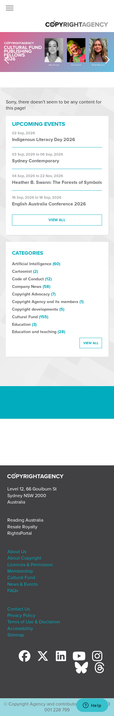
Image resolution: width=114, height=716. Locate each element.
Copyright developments (35, 309)
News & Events (22, 584)
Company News (27, 286)
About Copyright (24, 558)
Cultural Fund (25, 316)
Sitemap (15, 635)
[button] (9, 9)
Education (21, 324)
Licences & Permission (30, 565)
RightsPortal (19, 533)
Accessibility (20, 628)
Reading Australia (25, 520)
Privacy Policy (21, 615)
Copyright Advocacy (31, 294)
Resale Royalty (22, 527)
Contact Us (18, 609)
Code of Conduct (28, 279)
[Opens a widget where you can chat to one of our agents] (92, 706)
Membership (20, 571)
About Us (16, 552)
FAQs (12, 591)
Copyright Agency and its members (45, 301)
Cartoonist (22, 271)
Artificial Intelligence (31, 263)
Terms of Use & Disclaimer (33, 622)
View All (57, 220)
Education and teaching (34, 331)
